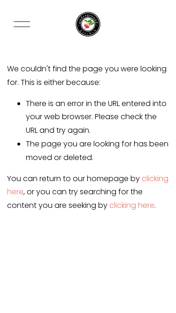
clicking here (131, 205)
